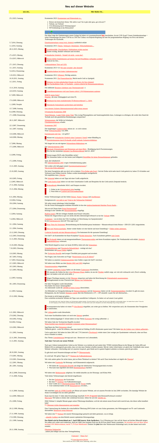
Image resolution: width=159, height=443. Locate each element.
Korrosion (88, 319)
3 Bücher (62, 175)
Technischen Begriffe (66, 366)
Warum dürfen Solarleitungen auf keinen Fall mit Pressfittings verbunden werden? (75, 59)
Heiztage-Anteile (71, 293)
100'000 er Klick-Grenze (71, 288)
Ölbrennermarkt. (84, 352)
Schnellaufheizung (51, 248)
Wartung (60, 414)
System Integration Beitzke (80, 439)
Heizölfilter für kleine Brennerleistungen (97, 157)
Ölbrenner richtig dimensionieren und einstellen (63, 405)
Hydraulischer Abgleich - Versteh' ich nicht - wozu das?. (64, 55)
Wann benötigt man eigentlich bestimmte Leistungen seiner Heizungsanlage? (71, 324)
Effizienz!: (61, 75)
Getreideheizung (58, 338)
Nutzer (79, 197)
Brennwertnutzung (80, 291)
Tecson (83, 384)
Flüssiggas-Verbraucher (53, 429)
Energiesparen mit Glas (53, 134)
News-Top (84, 436)
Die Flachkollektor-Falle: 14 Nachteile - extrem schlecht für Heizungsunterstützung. (75, 84)
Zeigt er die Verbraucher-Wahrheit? (80, 200)
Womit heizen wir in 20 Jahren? (83, 257)
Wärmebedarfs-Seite (67, 189)
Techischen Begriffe (54, 253)
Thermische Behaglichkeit (70, 248)
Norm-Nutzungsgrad (69, 208)
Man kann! (48, 398)
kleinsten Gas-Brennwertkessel (73, 151)
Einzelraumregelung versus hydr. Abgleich (59, 42)
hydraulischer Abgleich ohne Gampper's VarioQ (71, 138)
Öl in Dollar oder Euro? (89, 171)
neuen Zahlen (61, 250)
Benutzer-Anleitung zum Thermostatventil (69, 88)
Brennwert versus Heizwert (63, 410)
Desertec (48, 97)
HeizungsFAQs (75, 386)
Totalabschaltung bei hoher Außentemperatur (62, 71)
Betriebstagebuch (80, 368)
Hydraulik (53, 239)
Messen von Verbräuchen (83, 280)
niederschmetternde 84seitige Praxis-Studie (101, 205)
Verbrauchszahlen (55, 131)
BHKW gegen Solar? (52, 95)
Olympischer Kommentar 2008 (55, 112)
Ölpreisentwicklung (68, 384)
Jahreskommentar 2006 (56, 147)
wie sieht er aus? (62, 200)
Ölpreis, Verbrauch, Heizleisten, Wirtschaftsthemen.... (76, 46)
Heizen (73, 197)
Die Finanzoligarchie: (65, 78)
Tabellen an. (102, 398)
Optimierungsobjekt (67, 260)
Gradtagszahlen (62, 129)
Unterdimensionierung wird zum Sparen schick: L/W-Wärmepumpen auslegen (73, 91)
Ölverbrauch (93, 332)
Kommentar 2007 (51, 125)
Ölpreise (130, 359)
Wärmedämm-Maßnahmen (75, 143)
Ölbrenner (74, 278)
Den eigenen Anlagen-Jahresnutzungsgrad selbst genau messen (66, 108)
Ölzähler (101, 272)
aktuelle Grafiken (52, 417)
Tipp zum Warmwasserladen (56, 229)
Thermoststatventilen (88, 239)
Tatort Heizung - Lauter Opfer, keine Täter (59, 115)
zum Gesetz (115, 236)
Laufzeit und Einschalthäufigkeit (72, 191)
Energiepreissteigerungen (77, 166)
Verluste (85, 197)
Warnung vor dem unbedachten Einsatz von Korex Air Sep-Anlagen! (70, 82)
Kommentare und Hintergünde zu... (70, 18)
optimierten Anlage (59, 270)
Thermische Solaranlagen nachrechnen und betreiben (65, 105)
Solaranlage (93, 245)
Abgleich (60, 382)
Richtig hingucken (85, 236)
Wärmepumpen (50, 120)
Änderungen (85, 270)
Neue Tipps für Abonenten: (56, 225)
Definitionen (59, 380)
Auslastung (48, 219)
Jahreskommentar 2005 (56, 163)
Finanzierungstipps (51, 266)
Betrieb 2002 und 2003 (74, 263)
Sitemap (79, 315)
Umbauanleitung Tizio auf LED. (56, 64)
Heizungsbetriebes (70, 210)
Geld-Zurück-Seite (54, 182)
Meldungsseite (60, 373)
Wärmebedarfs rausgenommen (117, 278)
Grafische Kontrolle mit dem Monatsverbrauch (61, 232)
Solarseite (51, 178)
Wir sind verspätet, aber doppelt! (71, 68)
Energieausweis (54, 221)
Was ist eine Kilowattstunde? (54, 168)
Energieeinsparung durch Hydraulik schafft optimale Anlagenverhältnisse (72, 140)
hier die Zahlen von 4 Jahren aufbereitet (134, 329)
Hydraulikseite (52, 185)
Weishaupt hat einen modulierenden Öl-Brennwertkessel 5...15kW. (69, 101)
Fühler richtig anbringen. (118, 229)
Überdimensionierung (52, 122)
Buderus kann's (50, 214)
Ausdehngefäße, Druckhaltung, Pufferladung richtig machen (67, 49)
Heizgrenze (97, 291)
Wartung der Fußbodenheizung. (81, 356)
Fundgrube (59, 362)
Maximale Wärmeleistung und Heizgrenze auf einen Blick (66, 149)
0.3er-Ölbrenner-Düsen (77, 272)
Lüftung (50, 312)
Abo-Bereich (78, 307)
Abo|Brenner (95, 197)
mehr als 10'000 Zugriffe (63, 391)
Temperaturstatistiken (118, 291)
